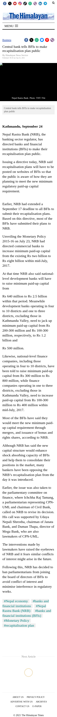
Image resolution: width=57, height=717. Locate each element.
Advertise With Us (21, 702)
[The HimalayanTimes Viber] (35, 3)
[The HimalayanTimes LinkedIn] (40, 3)
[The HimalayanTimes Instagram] (20, 3)
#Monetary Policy (16, 621)
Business (6, 40)
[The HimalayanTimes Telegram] (45, 3)
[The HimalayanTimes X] (10, 3)
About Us (18, 697)
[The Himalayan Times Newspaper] (28, 16)
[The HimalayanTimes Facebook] (5, 3)
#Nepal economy (16, 601)
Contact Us (22, 706)
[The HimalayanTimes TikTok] (25, 3)
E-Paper (36, 706)
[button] (11, 26)
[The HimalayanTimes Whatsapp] (30, 3)
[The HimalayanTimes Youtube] (15, 3)
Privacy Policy (36, 697)
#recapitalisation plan (19, 625)
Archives (41, 702)
